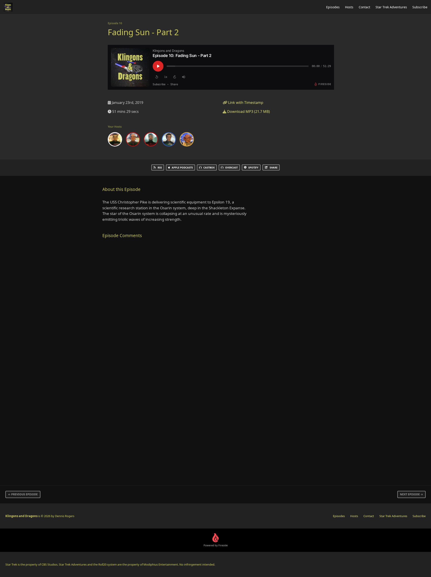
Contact (364, 7)
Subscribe (419, 7)
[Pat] (187, 140)
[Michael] (169, 140)
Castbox (209, 167)
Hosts (349, 7)
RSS (160, 167)
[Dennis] (115, 140)
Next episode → (411, 494)
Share (273, 167)
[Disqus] (176, 301)
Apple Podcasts (182, 167)
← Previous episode (23, 494)
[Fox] (151, 140)
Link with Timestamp (245, 102)
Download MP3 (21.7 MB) (248, 111)
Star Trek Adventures (391, 7)
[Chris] (133, 140)
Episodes (333, 7)
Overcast (231, 167)
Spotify (253, 167)
